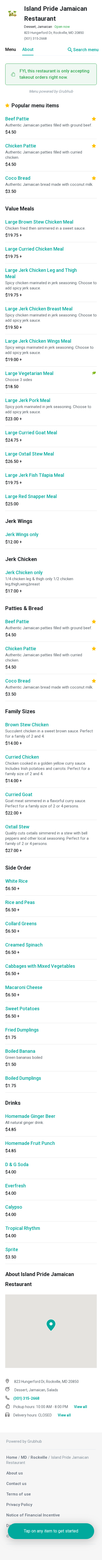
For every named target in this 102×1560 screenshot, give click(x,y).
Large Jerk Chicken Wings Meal (38, 341)
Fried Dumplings (22, 1030)
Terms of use (18, 1494)
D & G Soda (17, 1164)
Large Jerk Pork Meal (27, 400)
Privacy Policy (19, 1504)
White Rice (16, 881)
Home (11, 1457)
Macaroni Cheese (23, 987)
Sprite (11, 1249)
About (27, 49)
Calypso (13, 1207)
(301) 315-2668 (35, 38)
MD (24, 1457)
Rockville (39, 1457)
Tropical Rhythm (22, 1228)
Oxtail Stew (17, 826)
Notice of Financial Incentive (33, 1515)
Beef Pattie (17, 118)
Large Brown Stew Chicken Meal (39, 222)
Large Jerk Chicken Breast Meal (38, 308)
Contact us (16, 1483)
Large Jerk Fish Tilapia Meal (34, 475)
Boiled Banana (20, 1051)
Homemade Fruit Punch (30, 1143)
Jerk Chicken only (24, 572)
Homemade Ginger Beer (30, 1116)
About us (14, 1473)
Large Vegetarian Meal (29, 373)
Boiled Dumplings (23, 1078)
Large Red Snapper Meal (31, 496)
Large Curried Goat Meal (31, 432)
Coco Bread (17, 178)
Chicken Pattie (20, 146)
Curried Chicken (22, 757)
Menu (10, 49)
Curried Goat (18, 794)
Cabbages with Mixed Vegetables (40, 966)
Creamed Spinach (24, 945)
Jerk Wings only (21, 534)
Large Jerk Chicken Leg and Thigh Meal (41, 273)
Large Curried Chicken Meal (34, 249)
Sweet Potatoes (22, 1008)
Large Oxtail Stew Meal (29, 454)
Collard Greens (21, 923)
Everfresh (15, 1185)
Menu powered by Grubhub (51, 91)
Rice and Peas (20, 902)
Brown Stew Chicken (27, 724)
